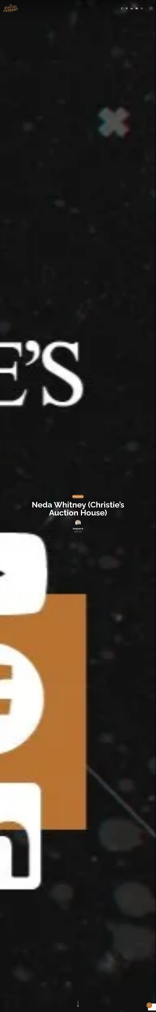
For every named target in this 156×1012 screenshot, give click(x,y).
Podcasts (78, 496)
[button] (151, 8)
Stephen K (78, 529)
